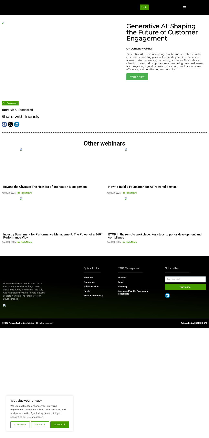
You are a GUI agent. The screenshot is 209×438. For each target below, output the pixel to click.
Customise (20, 424)
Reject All (40, 424)
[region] (39, 413)
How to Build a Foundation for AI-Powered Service (142, 187)
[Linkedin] (167, 295)
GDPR (198, 323)
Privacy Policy (187, 323)
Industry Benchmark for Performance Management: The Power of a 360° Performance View (52, 236)
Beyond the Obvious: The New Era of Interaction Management (45, 187)
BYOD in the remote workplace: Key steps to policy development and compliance (154, 236)
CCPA (204, 323)
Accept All (59, 424)
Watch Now (137, 76)
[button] (184, 7)
